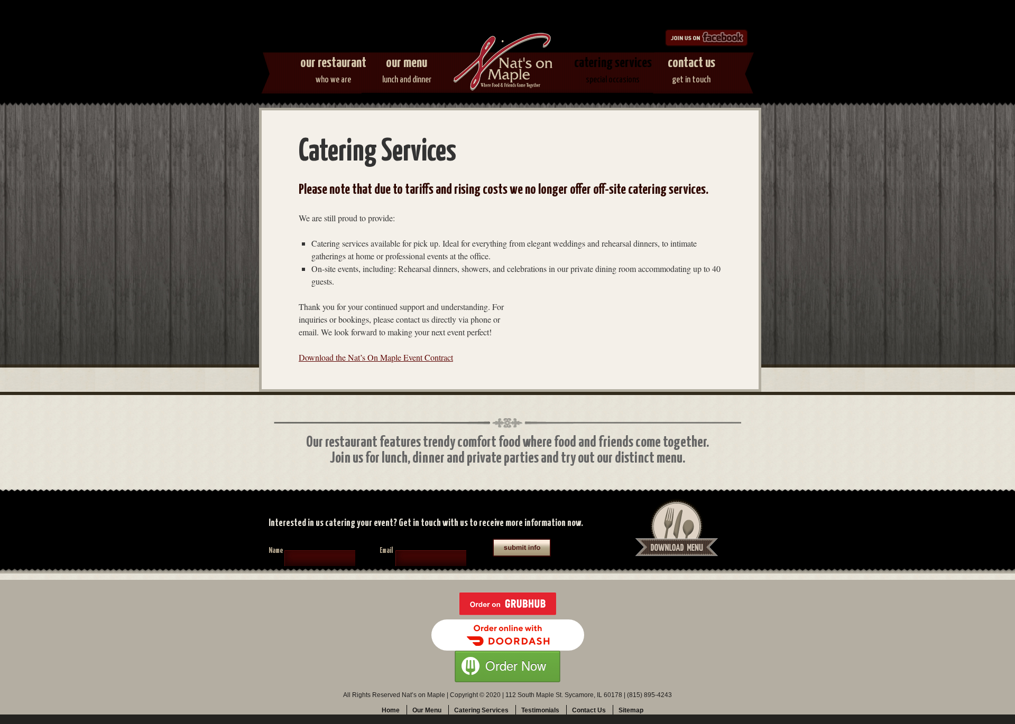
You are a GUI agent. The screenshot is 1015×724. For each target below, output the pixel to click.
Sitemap (631, 710)
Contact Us (691, 70)
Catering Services (613, 70)
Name (276, 550)
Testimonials (540, 710)
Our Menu (406, 70)
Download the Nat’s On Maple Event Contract (376, 357)
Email (386, 550)
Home (391, 710)
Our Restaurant (333, 70)
